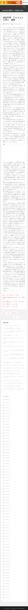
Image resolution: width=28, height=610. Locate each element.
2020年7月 (7, 572)
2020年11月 (7, 561)
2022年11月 (7, 511)
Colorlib (13, 608)
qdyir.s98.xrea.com (17, 24)
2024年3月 (7, 466)
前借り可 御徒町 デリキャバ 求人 (10, 335)
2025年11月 (7, 410)
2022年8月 (7, 519)
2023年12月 (7, 474)
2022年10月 (7, 514)
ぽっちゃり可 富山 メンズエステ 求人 (11, 325)
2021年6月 (7, 541)
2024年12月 (7, 441)
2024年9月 (7, 449)
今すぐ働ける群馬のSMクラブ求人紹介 (12, 328)
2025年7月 (7, 421)
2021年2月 (7, 553)
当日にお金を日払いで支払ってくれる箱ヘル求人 (13, 346)
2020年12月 (7, 558)
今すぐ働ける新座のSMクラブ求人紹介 (12, 386)
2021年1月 (7, 555)
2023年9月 (7, 483)
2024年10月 (7, 447)
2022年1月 (7, 539)
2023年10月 (7, 480)
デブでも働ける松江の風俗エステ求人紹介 (12, 383)
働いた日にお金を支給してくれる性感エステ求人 (13, 389)
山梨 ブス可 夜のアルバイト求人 (11, 295)
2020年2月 (7, 586)
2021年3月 (7, 550)
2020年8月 (7, 569)
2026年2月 (7, 402)
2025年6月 (7, 424)
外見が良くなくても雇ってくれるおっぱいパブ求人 (13, 338)
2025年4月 (7, 430)
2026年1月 (7, 405)
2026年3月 (7, 399)
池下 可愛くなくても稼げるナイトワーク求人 (13, 365)
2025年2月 (7, 435)
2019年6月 (7, 589)
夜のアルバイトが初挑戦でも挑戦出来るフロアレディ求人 (13, 355)
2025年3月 (7, 433)
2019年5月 (7, 592)
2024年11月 (7, 444)
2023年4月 (7, 497)
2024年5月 (7, 460)
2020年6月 (7, 575)
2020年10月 (7, 564)
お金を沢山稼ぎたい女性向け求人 (13, 10)
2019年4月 (7, 594)
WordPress (22, 608)
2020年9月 (7, 567)
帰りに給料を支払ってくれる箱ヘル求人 (12, 362)
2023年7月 (7, 488)
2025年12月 (7, 407)
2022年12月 (7, 508)
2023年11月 (7, 477)
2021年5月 (7, 544)
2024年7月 (7, 455)
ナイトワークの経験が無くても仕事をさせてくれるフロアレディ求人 (13, 331)
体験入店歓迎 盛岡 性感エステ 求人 (11, 373)
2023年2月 (7, 502)
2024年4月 (7, 463)
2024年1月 (7, 472)
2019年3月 (7, 597)
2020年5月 (7, 578)
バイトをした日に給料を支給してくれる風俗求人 (13, 359)
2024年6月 (7, 458)
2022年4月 (7, 530)
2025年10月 (7, 413)
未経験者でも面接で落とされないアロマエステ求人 (13, 342)
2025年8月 (7, 419)
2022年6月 (7, 525)
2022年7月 (7, 522)
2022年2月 (7, 536)
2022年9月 (7, 516)
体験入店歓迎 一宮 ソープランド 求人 (11, 370)
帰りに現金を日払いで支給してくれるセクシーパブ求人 (13, 377)
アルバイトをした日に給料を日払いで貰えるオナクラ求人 (13, 350)
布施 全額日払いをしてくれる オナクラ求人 (13, 301)
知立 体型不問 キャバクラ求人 (10, 304)
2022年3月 (7, 533)
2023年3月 (7, 500)
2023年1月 (7, 505)
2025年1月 (7, 438)
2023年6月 (7, 491)
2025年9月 (7, 416)
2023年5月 (7, 494)
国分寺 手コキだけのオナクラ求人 (11, 380)
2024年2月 (7, 469)
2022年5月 (7, 527)
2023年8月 (7, 486)
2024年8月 (7, 452)
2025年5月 (7, 427)
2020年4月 (7, 581)
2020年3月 (7, 583)
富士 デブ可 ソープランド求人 (10, 306)
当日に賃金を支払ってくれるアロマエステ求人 (13, 368)
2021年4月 (7, 547)
